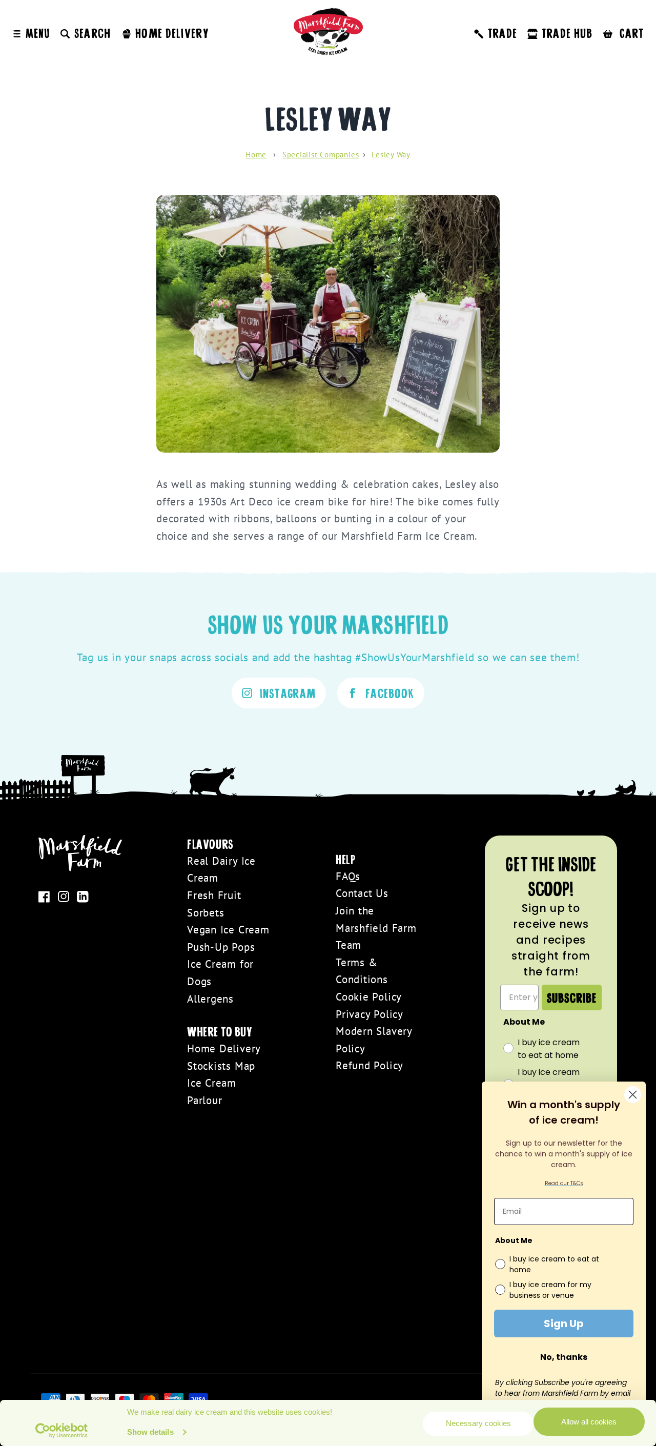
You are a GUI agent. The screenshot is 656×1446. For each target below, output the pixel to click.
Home (255, 154)
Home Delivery (224, 1048)
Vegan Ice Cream (228, 929)
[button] (85, 32)
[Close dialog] (633, 1095)
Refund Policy (369, 1065)
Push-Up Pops (221, 947)
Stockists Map (221, 1066)
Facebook (389, 693)
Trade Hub (567, 32)
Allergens (210, 999)
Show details (150, 1432)
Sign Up (564, 1323)
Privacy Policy (369, 1014)
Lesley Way (391, 154)
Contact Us (362, 893)
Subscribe (572, 997)
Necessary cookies (478, 1423)
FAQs (348, 876)
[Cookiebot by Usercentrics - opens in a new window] (62, 1430)
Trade (502, 32)
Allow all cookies (589, 1421)
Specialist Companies (320, 154)
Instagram (288, 693)
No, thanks (563, 1357)
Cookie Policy (369, 997)
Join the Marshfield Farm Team (376, 928)
